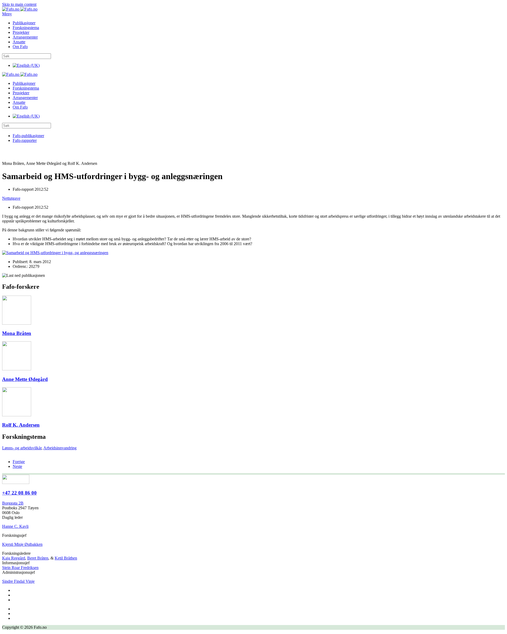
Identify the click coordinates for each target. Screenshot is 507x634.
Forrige (19, 461)
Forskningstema (26, 27)
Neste (17, 466)
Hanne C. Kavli (15, 526)
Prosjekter (21, 32)
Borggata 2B (13, 503)
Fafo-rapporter (25, 140)
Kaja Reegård (13, 558)
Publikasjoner (24, 23)
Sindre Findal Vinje (18, 581)
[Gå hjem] (19, 9)
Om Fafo (20, 46)
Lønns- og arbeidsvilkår (21, 448)
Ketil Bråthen (66, 558)
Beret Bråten (37, 558)
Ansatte (19, 42)
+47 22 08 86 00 (19, 493)
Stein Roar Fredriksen (20, 567)
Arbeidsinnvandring (60, 448)
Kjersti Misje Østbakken (22, 544)
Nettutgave (11, 198)
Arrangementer (25, 37)
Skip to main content (19, 4)
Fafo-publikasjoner (28, 135)
